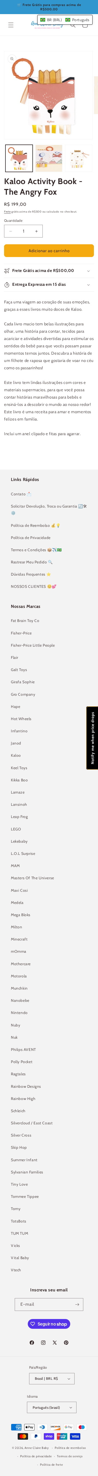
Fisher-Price (21, 633)
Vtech (16, 1270)
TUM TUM (19, 1233)
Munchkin (19, 988)
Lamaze (18, 792)
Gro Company (23, 694)
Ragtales (18, 1073)
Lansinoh (19, 804)
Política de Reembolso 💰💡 (35, 525)
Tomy (15, 1208)
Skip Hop (19, 1147)
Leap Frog (19, 816)
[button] (11, 25)
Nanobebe (20, 1000)
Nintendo (19, 1012)
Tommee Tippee (25, 1196)
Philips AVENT (23, 1049)
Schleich (18, 1110)
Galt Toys (19, 669)
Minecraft (19, 939)
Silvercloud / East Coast (32, 1123)
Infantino (19, 731)
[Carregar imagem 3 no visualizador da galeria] (78, 158)
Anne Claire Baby (36, 1448)
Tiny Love (19, 1184)
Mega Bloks (20, 914)
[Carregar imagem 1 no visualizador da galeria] (19, 158)
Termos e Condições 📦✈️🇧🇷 (36, 549)
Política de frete (51, 1465)
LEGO (16, 829)
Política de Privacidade (31, 537)
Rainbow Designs (26, 1086)
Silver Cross (21, 1135)
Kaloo (16, 755)
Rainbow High (23, 1098)
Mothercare (21, 963)
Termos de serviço (70, 1456)
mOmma (18, 951)
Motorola (19, 976)
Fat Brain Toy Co (25, 620)
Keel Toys (19, 767)
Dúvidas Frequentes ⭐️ (31, 574)
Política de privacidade (36, 1456)
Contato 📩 (21, 494)
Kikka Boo (19, 780)
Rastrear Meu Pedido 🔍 (32, 562)
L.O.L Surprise (23, 853)
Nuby (15, 1025)
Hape (15, 706)
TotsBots (18, 1221)
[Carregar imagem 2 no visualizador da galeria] (49, 158)
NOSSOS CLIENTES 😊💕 (34, 586)
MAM (15, 865)
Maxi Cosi (19, 890)
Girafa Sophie (23, 681)
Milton (16, 927)
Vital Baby (20, 1257)
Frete (7, 211)
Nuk (14, 1037)
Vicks (15, 1245)
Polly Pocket (21, 1061)
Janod (16, 743)
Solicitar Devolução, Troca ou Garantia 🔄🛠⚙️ (49, 509)
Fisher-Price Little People (33, 645)
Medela (17, 902)
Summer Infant (24, 1159)
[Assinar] (77, 1304)
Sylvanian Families (27, 1172)
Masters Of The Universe (32, 877)
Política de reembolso (70, 1448)
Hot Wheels (21, 718)
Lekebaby (19, 841)
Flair (14, 657)
